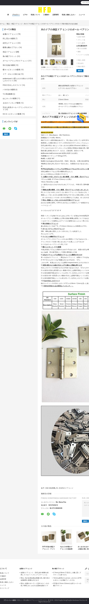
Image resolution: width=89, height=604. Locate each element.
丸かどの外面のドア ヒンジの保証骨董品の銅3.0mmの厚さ (66, 548)
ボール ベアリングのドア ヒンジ (15, 61)
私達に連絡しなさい (69, 15)
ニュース (82, 15)
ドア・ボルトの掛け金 (11, 74)
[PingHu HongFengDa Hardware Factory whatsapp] (11, 129)
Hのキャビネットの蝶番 (12, 114)
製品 (8, 24)
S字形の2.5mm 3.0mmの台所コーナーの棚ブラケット (67, 584)
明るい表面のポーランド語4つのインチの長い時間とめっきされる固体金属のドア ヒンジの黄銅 (35, 585)
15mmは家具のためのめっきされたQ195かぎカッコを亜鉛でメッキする (67, 579)
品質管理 (56, 15)
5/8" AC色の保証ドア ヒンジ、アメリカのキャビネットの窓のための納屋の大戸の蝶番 (48, 548)
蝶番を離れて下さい (10, 47)
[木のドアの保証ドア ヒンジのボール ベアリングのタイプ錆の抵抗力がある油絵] (56, 45)
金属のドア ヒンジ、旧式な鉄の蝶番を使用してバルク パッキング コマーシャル (35, 574)
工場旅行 (46, 15)
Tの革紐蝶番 (8, 94)
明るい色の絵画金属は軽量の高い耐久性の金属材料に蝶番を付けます (35, 579)
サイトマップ (4, 588)
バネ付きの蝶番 (9, 90)
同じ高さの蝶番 (9, 39)
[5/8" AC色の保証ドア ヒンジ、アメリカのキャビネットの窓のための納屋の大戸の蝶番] (48, 537)
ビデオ (25, 15)
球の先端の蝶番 (9, 65)
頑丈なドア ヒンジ (10, 43)
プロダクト (16, 15)
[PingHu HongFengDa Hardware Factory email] (5, 129)
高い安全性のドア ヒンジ (64, 488)
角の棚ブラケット (10, 56)
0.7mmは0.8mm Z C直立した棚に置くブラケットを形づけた (67, 574)
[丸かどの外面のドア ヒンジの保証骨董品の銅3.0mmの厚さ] (66, 537)
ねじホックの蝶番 (10, 98)
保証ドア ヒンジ (16, 24)
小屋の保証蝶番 (50, 488)
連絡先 (80, 70)
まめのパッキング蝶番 (11, 103)
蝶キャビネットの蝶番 (11, 70)
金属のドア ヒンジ (10, 34)
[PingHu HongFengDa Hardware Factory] (44, 9)
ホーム (2, 24)
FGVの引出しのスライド (12, 85)
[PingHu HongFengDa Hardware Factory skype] (17, 128)
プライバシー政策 (10, 600)
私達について (35, 15)
